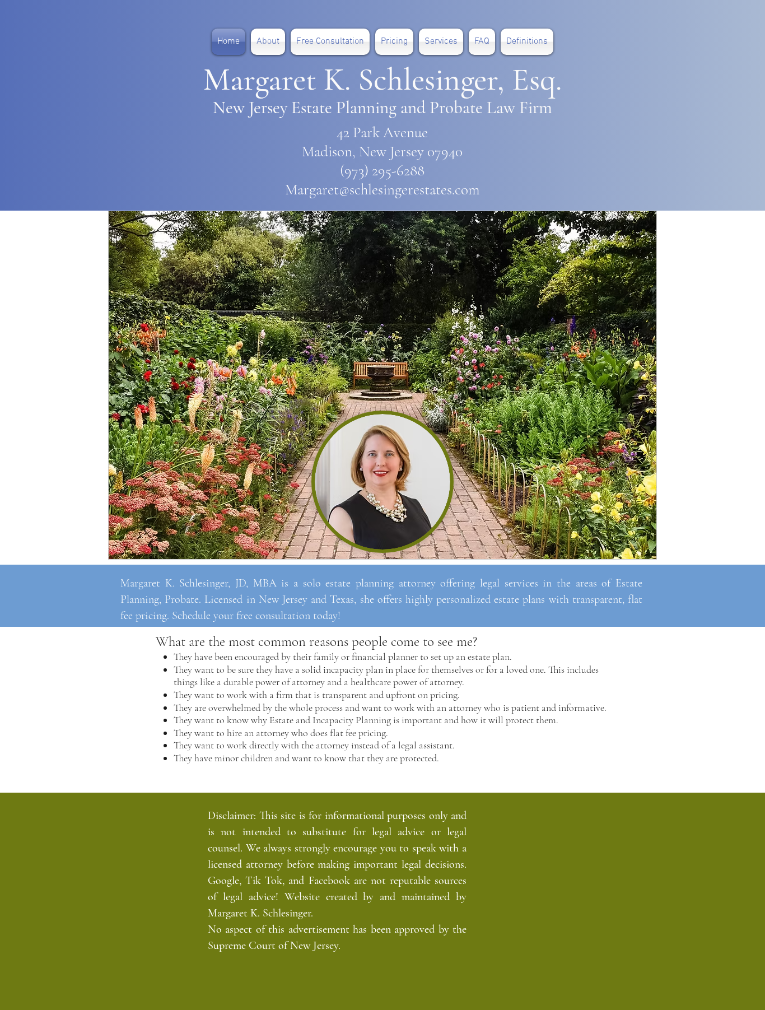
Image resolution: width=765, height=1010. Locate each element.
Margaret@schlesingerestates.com (382, 189)
